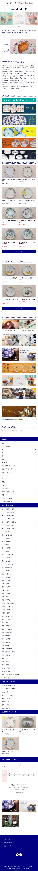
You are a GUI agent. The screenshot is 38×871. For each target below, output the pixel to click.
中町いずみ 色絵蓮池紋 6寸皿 (10, 221)
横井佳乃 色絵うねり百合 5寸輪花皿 (10, 180)
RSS (21, 870)
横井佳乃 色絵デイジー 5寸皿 (27, 179)
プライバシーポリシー (25, 868)
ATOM (24, 870)
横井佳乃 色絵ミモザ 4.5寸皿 (27, 200)
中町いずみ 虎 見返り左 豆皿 (10, 278)
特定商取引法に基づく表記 (13, 868)
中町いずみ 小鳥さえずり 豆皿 (10, 300)
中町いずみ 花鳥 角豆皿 (28, 299)
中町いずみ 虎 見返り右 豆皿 (27, 278)
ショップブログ (15, 870)
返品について (30, 866)
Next (35, 18)
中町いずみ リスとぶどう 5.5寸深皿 (10, 243)
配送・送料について (22, 866)
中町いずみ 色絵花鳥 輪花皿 (27, 221)
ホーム (5, 866)
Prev (2, 18)
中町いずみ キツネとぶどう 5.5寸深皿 (27, 243)
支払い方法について (12, 866)
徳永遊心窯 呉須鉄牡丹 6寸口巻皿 (10, 730)
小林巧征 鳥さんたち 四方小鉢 (27, 730)
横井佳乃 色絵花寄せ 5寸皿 (9, 200)
